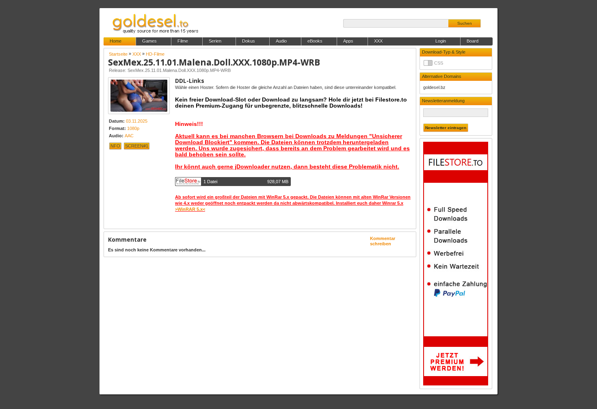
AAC (129, 135)
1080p (133, 128)
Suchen (464, 23)
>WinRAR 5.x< (190, 209)
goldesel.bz (434, 87)
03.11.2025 (136, 121)
